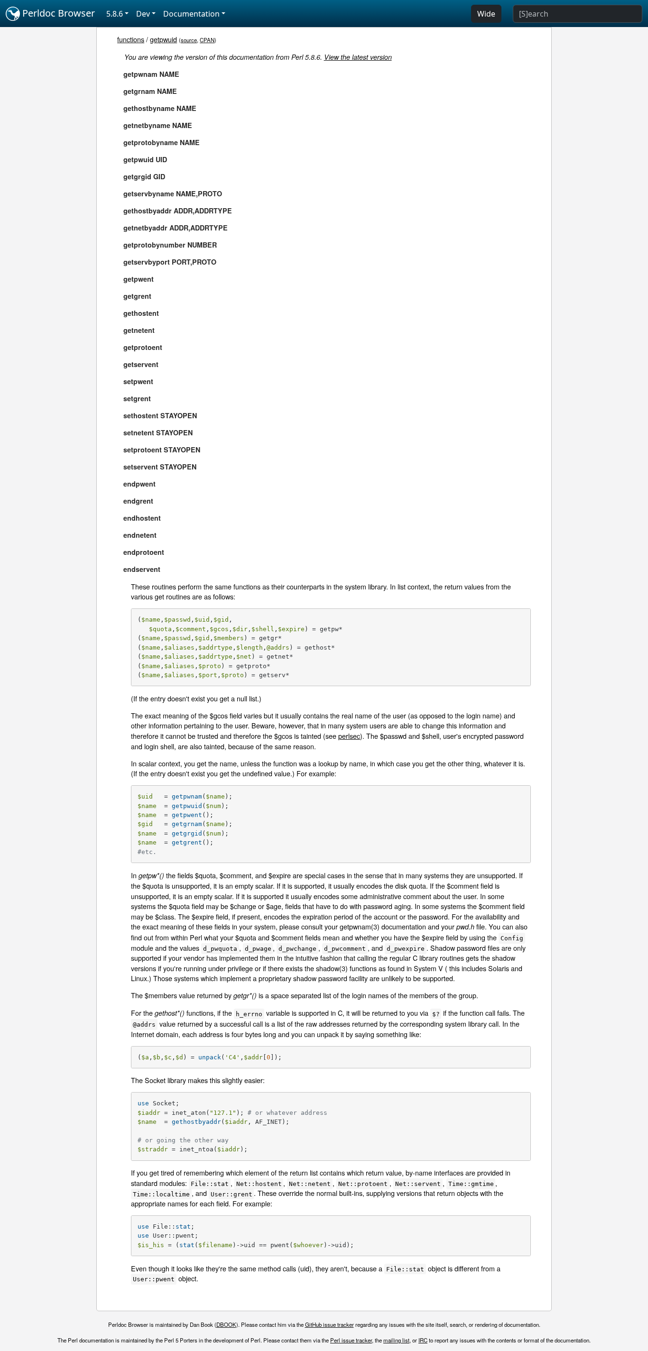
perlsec (349, 736)
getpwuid (163, 39)
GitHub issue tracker (329, 1324)
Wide (486, 14)
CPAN (207, 40)
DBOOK (226, 1324)
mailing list (396, 1340)
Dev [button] (143, 14)
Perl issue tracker (351, 1340)
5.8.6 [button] (114, 14)
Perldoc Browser (57, 13)
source (189, 40)
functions (130, 39)
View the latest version (358, 57)
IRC (422, 1340)
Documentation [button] (191, 14)
